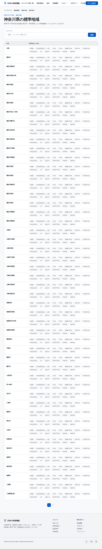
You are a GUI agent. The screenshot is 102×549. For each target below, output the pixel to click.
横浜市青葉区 (10, 212)
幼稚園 (31, 48)
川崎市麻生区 (10, 293)
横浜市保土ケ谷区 (12, 112)
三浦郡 (8, 484)
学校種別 (55, 531)
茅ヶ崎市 (9, 384)
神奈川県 (24, 10)
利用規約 (79, 529)
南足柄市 (9, 466)
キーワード (9, 31)
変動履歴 (55, 3)
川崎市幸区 (9, 248)
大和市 (8, 430)
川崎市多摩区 (10, 275)
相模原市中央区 (11, 321)
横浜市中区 (9, 93)
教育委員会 (40, 3)
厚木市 (8, 421)
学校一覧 (31, 3)
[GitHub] (91, 541)
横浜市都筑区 (10, 221)
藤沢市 (8, 366)
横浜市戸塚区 (10, 148)
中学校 (60, 48)
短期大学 (47, 51)
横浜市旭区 (9, 166)
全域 (7, 48)
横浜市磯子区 (10, 121)
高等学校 (77, 48)
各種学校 (72, 51)
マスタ (64, 3)
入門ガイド (74, 3)
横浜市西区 (9, 84)
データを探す (92, 3)
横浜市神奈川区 (11, 75)
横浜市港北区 (10, 139)
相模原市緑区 (10, 312)
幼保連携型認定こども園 (42, 48)
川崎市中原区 (10, 257)
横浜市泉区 (9, 202)
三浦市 (8, 402)
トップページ (8, 10)
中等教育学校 (86, 48)
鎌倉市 (8, 357)
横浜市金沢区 (10, 130)
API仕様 (83, 3)
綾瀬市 (8, 475)
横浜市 (8, 57)
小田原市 (9, 375)
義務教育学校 (68, 48)
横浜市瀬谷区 (10, 184)
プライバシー (81, 531)
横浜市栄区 (9, 193)
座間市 (8, 457)
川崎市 (8, 230)
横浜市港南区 (10, 157)
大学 (41, 51)
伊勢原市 (9, 439)
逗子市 (8, 393)
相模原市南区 (10, 330)
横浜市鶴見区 (10, 66)
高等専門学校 (56, 51)
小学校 (54, 48)
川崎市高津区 (10, 266)
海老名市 (9, 448)
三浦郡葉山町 (10, 493)
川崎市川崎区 (10, 239)
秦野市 (8, 412)
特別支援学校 (33, 51)
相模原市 (9, 302)
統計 (48, 3)
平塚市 (8, 348)
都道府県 (16, 10)
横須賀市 (9, 339)
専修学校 (65, 51)
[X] (86, 541)
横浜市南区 (9, 102)
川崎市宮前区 (10, 284)
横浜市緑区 (9, 175)
